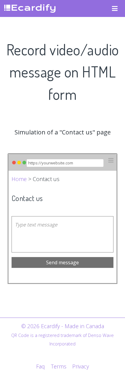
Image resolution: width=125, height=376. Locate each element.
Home (19, 179)
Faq (40, 366)
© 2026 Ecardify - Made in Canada (62, 326)
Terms (58, 366)
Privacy (80, 366)
